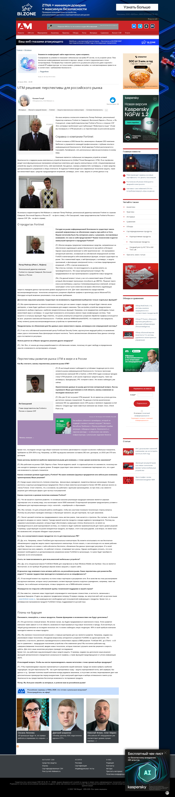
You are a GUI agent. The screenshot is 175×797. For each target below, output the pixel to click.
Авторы (109, 768)
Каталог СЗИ (116, 33)
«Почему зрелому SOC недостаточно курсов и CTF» (67, 735)
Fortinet (52, 110)
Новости (21, 33)
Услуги (127, 33)
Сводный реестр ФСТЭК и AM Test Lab (141, 248)
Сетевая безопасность (94, 110)
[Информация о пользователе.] (24, 101)
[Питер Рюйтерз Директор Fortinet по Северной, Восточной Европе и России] (35, 133)
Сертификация (81, 766)
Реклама (78, 763)
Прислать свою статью (136, 255)
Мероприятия (42, 33)
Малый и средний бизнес (38, 110)
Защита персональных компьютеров (70, 110)
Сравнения (104, 33)
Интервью (93, 33)
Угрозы (45, 766)
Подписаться (142, 403)
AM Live (31, 33)
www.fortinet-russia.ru (27, 599)
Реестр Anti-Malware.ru (51, 771)
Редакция (110, 763)
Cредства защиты (49, 763)
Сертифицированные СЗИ (52, 768)
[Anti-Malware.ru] (25, 26)
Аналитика (55, 33)
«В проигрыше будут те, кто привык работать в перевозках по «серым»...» (33, 735)
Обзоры (75, 33)
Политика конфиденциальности (119, 774)
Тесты (84, 33)
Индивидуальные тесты (84, 768)
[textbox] (142, 389)
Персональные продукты (140, 242)
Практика (65, 33)
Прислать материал (114, 771)
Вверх (113, 100)
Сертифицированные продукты (139, 231)
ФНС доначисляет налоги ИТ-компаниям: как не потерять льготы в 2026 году (146, 451)
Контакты (110, 766)
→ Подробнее (43, 72)
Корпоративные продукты (140, 236)
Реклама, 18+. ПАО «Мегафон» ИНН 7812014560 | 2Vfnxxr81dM (102, 416)
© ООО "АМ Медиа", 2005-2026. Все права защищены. (87, 789)
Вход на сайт (153, 19)
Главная (19, 50)
